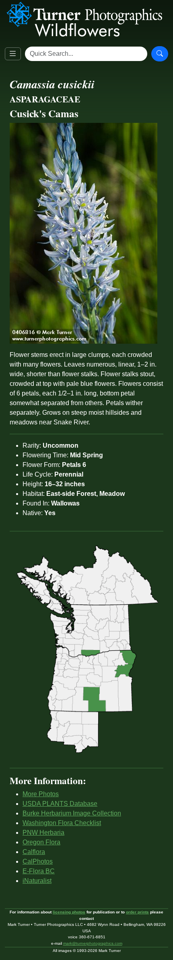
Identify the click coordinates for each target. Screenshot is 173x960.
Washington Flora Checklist (62, 822)
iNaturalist (37, 880)
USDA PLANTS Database (60, 803)
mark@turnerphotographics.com (92, 943)
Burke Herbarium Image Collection (72, 813)
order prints (137, 912)
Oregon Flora (41, 842)
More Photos (41, 794)
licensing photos (69, 912)
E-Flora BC (39, 871)
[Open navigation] (13, 53)
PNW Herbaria (43, 832)
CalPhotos (38, 861)
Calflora (34, 851)
